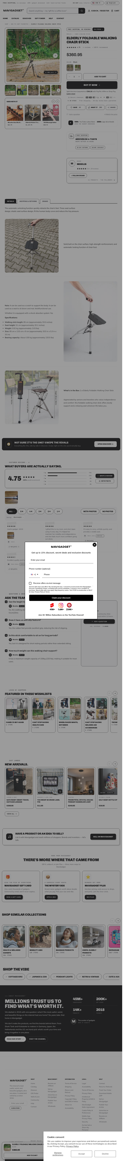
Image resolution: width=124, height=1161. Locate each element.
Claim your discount (61, 598)
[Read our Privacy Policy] (92, 587)
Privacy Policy (72, 1146)
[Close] (94, 545)
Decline (105, 1154)
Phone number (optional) (39, 569)
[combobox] (34, 574)
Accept (81, 1154)
